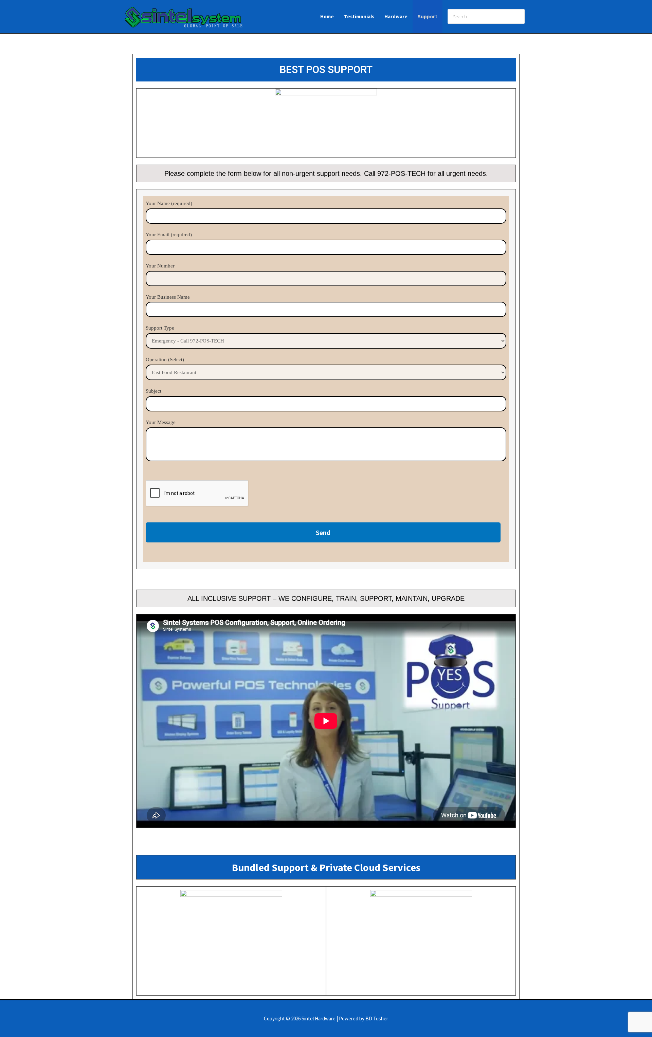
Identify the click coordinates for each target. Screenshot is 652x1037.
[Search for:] (481, 16)
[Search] (520, 17)
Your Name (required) (169, 203)
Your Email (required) (169, 234)
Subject (153, 391)
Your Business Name (168, 297)
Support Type (160, 328)
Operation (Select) (165, 359)
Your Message (161, 422)
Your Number (160, 265)
